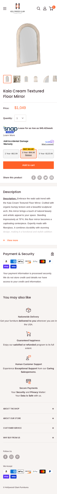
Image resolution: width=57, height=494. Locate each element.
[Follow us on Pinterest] (17, 457)
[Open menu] (4, 8)
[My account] (44, 8)
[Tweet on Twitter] (45, 177)
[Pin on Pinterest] (39, 177)
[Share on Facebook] (33, 177)
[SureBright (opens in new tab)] (49, 141)
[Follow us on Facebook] (5, 457)
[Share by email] (51, 177)
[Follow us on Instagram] (11, 457)
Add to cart (28, 165)
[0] (51, 8)
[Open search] (38, 8)
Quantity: (8, 118)
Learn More (9, 135)
